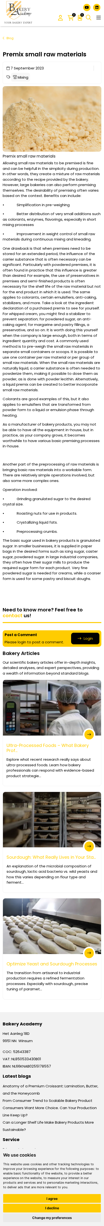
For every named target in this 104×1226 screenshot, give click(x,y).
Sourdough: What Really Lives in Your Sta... (51, 857)
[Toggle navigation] (98, 17)
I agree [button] (52, 1198)
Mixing (22, 77)
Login (88, 638)
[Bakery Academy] (19, 13)
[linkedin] (96, 7)
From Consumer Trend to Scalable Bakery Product (47, 1100)
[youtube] (87, 7)
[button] (60, 18)
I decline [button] (52, 1208)
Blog (10, 38)
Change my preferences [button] (52, 1218)
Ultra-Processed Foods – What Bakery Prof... (48, 748)
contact (12, 615)
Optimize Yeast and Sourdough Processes (52, 964)
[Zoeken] (88, 18)
